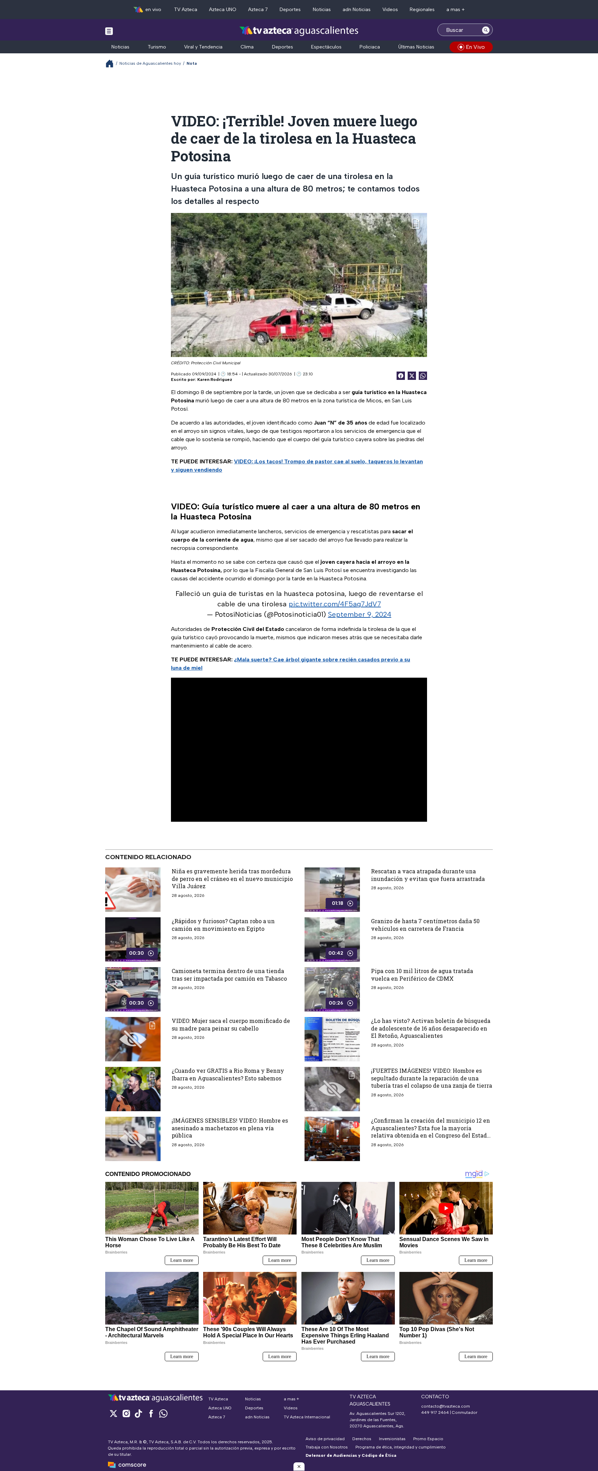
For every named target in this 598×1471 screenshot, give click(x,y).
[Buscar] (486, 30)
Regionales (422, 9)
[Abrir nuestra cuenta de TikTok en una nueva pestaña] (138, 1413)
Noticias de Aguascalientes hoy (150, 63)
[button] (299, 1466)
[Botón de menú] (109, 31)
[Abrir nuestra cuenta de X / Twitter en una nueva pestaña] (113, 1413)
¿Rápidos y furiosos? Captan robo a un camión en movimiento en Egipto (223, 924)
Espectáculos (326, 47)
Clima (247, 47)
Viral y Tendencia (203, 47)
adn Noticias (357, 9)
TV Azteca (185, 9)
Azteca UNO (222, 9)
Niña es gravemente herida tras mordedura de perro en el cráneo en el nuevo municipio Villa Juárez (232, 878)
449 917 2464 (435, 1412)
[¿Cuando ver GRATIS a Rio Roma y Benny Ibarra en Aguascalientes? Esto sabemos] (133, 1089)
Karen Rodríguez (214, 379)
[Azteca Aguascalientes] (299, 30)
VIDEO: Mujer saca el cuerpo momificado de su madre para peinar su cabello (231, 1024)
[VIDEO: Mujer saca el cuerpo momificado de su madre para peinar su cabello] (133, 1039)
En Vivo (475, 47)
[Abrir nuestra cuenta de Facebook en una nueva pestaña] (151, 1413)
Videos (390, 9)
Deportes (290, 9)
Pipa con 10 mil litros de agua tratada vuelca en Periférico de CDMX (422, 974)
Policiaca (370, 47)
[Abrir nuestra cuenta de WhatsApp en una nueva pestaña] (163, 1413)
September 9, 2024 (359, 614)
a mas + (455, 9)
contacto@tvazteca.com (445, 1406)
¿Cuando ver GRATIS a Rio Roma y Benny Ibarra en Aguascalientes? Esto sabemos (228, 1074)
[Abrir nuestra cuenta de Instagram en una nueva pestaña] (126, 1413)
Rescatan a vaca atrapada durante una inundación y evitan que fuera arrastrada (428, 874)
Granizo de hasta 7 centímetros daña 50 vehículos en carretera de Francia (425, 924)
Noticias (322, 9)
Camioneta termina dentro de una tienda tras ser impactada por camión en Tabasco (229, 974)
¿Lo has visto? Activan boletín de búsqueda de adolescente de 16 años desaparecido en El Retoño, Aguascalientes (430, 1028)
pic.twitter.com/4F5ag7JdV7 (335, 604)
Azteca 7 (258, 9)
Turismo (157, 47)
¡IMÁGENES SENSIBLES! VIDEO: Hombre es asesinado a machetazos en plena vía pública (230, 1128)
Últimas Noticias (416, 47)
